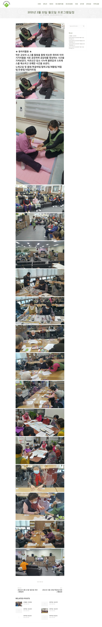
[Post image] (19, 604)
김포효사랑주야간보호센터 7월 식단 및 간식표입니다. (76, 47)
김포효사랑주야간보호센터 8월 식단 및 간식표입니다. (76, 38)
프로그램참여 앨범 (20, 24)
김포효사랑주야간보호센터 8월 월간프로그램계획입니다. (77, 41)
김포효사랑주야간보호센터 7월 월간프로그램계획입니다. (77, 44)
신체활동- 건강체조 (27, 602)
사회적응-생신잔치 (27, 615)
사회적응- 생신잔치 (53, 602)
